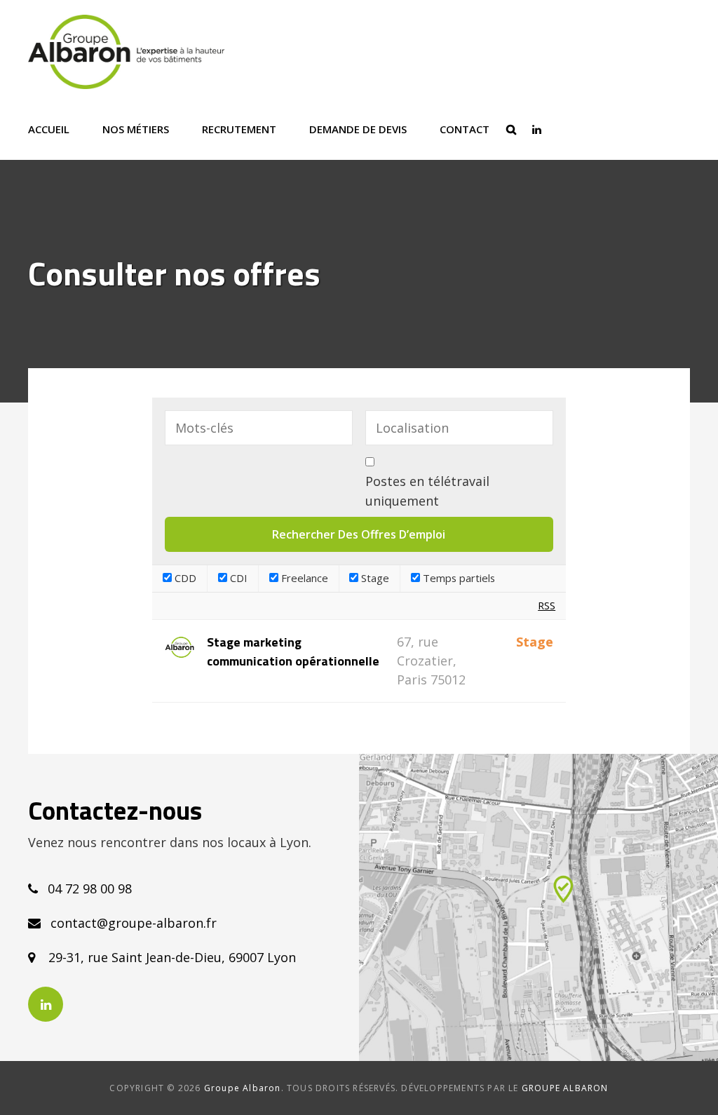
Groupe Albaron (242, 1088)
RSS (546, 605)
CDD (184, 578)
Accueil (48, 129)
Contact (464, 129)
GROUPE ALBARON (565, 1088)
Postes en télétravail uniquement (427, 491)
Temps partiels (457, 578)
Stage (373, 578)
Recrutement (239, 129)
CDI (237, 578)
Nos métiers (135, 129)
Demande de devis (358, 129)
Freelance (303, 578)
